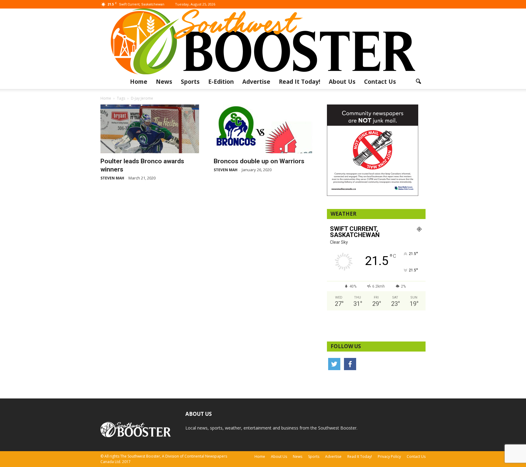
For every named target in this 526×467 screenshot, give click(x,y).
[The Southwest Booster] (263, 41)
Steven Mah (112, 178)
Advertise (256, 82)
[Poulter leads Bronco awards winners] (149, 128)
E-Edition (221, 82)
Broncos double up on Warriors (259, 161)
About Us (342, 82)
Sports (190, 82)
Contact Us (380, 82)
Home (138, 82)
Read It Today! (299, 82)
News (164, 82)
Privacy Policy (389, 456)
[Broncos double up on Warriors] (263, 128)
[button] (418, 81)
